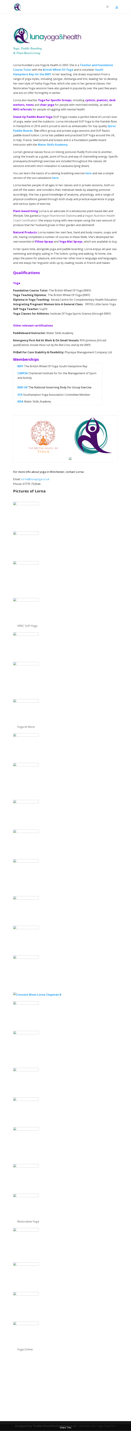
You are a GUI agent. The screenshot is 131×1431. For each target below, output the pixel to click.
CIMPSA (22, 373)
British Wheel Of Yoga (58, 70)
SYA (20, 395)
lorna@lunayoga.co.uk (35, 479)
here (88, 173)
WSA (20, 401)
